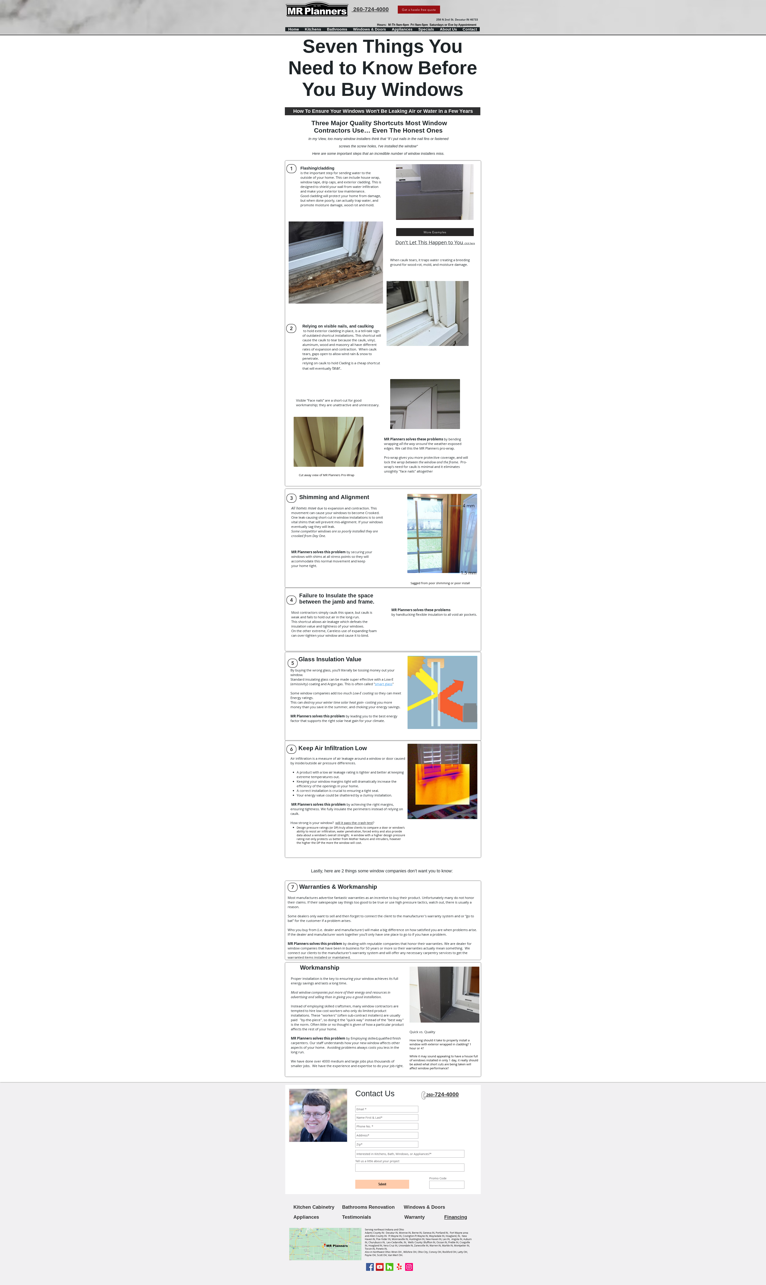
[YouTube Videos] (380, 1267)
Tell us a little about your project (377, 1161)
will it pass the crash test (354, 822)
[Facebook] (370, 1267)
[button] (291, 168)
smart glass (383, 684)
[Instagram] (409, 1267)
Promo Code (437, 1178)
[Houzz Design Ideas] (389, 1267)
